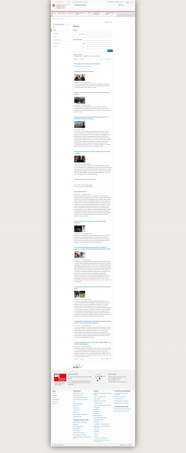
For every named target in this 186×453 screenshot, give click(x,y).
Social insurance (97, 411)
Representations (62, 12)
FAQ (74, 401)
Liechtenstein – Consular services (101, 424)
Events (54, 397)
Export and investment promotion (121, 411)
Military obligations (98, 415)
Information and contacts (120, 396)
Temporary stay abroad (78, 426)
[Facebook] (74, 367)
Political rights (97, 398)
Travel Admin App (77, 416)
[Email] (80, 367)
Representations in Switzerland (80, 422)
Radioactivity (76, 408)
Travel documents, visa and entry (80, 399)
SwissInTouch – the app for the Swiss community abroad (102, 441)
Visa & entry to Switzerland (96, 13)
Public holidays (56, 399)
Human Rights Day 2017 (80, 191)
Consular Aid (76, 410)
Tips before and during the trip (80, 397)
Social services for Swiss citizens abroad (102, 405)
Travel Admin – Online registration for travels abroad (102, 427)
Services (89, 12)
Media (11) (87, 56)
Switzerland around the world (80, 2)
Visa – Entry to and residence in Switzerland (121, 394)
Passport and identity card (99, 396)
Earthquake (75, 405)
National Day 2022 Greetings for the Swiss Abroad (87, 64)
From (83, 43)
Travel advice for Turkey (78, 393)
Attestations (96, 409)
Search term (82, 34)
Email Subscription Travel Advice (80, 414)
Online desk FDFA (73, 374)
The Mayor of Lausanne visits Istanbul (84, 71)
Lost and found (97, 413)
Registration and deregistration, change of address (103, 394)
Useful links (96, 429)
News (54, 12)
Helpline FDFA (112, 374)
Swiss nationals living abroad (79, 434)
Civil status (96, 435)
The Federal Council (59, 2)
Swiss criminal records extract (100, 417)
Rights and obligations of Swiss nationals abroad (82, 437)
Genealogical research (98, 419)
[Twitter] (75, 367)
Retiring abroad (76, 430)
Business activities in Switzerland (121, 403)
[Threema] (78, 367)
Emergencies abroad (98, 403)
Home (54, 18)
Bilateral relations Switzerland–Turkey (122, 408)
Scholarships (96, 421)
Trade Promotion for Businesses (100, 438)
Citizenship (96, 433)
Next (107, 59)
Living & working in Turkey (80, 13)
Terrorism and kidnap (78, 403)
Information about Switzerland (121, 400)
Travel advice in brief (77, 395)
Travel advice (70, 12)
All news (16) (77, 56)
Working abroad (76, 428)
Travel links (75, 412)
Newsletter (55, 395)
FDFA (68, 2)
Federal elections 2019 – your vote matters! (85, 179)
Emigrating (75, 424)
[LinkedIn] (76, 367)
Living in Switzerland (119, 398)
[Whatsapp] (79, 367)
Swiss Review (96, 431)
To (84, 47)
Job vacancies (55, 401)
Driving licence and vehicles (100, 400)
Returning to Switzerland (78, 432)
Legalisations (97, 407)
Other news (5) (96, 56)
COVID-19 (55, 403)
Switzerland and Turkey (109, 13)
